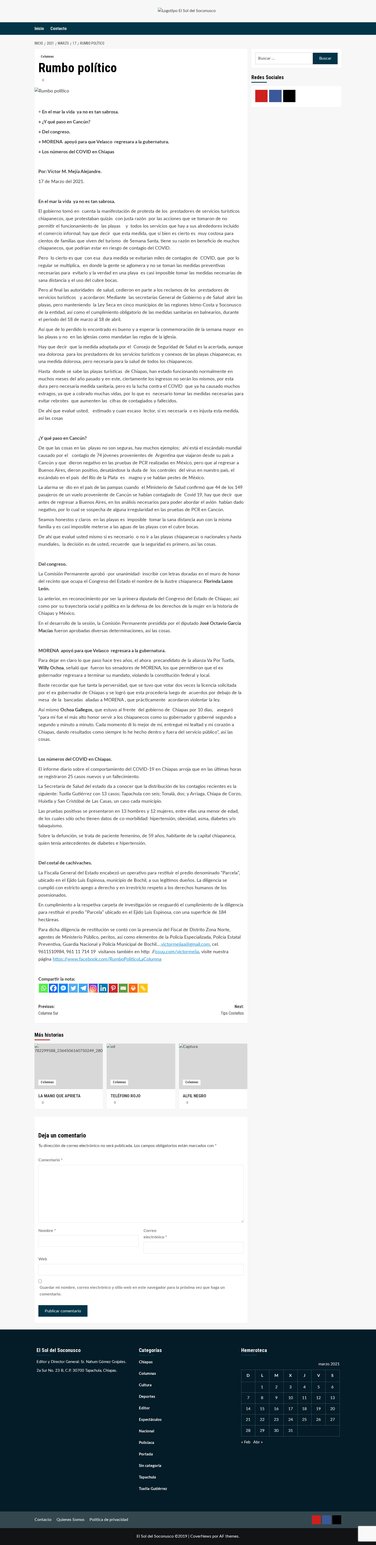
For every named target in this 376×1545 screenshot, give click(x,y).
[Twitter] (73, 988)
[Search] (338, 28)
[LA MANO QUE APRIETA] (69, 1066)
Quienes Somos (70, 1520)
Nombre (47, 1231)
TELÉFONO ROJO (125, 1095)
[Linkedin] (103, 988)
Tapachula (147, 1477)
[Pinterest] (113, 988)
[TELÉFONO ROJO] (141, 1066)
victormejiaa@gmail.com (185, 944)
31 (290, 1431)
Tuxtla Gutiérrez (153, 1489)
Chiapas (146, 1362)
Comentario (50, 1160)
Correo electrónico (155, 1234)
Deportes (147, 1397)
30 (276, 1431)
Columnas (47, 56)
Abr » (258, 1442)
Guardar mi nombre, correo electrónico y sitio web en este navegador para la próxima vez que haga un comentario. (132, 1290)
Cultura (145, 1385)
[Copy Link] (143, 988)
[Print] (133, 988)
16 (276, 1409)
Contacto (58, 28)
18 (304, 1409)
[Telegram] (83, 988)
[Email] (123, 988)
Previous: (48, 1010)
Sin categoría (150, 1466)
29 (262, 1431)
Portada (146, 1454)
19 (318, 1409)
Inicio (39, 28)
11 (304, 1398)
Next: (232, 1010)
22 (262, 1420)
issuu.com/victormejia (177, 952)
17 (290, 1409)
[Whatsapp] (43, 988)
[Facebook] (53, 988)
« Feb (245, 1442)
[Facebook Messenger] (63, 988)
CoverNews (200, 1536)
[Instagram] (93, 988)
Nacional (146, 1431)
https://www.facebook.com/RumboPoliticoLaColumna (107, 959)
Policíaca (146, 1443)
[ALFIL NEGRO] (213, 1066)
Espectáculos (150, 1420)
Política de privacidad (109, 1520)
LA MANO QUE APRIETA (59, 1095)
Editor (144, 1408)
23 (276, 1420)
